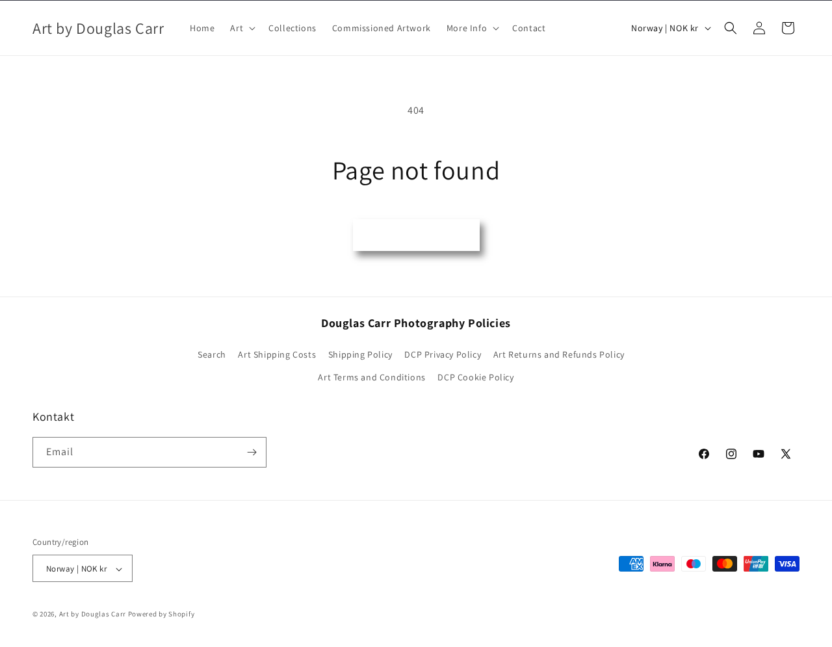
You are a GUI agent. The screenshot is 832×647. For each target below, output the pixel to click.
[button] (241, 28)
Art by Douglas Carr (92, 614)
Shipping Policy (360, 354)
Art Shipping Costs (277, 354)
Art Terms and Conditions (371, 378)
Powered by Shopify (161, 614)
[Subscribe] (251, 452)
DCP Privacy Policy (442, 354)
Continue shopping (416, 234)
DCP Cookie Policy (475, 378)
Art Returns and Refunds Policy (559, 354)
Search (212, 354)
